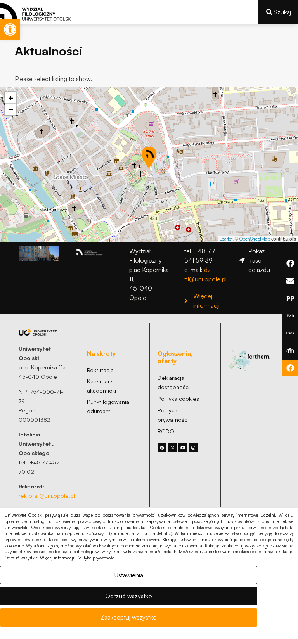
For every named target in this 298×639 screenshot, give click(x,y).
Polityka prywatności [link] (96, 558)
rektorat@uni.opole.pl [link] (47, 495)
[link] (10, 29)
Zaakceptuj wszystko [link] (128, 617)
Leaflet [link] (226, 239)
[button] (243, 12)
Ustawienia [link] (128, 575)
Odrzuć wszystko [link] (128, 596)
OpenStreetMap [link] (254, 239)
